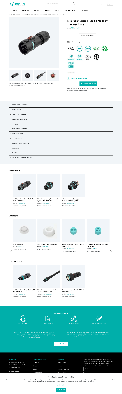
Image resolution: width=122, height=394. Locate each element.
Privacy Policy (61, 372)
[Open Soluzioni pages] (30, 10)
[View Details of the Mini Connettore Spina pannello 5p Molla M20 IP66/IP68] (73, 185)
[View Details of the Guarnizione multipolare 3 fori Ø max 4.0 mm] (98, 230)
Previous (11, 251)
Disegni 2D (15, 148)
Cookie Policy (61, 385)
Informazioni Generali (20, 105)
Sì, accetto (62, 389)
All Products (12, 14)
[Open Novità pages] (60, 10)
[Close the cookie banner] (120, 375)
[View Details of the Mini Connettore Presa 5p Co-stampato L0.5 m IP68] (48, 276)
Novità (35, 369)
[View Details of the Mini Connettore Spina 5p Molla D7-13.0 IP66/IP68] (24, 185)
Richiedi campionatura (87, 35)
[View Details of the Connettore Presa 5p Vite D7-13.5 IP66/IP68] (73, 276)
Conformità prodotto (19, 129)
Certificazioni (17, 138)
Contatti (59, 366)
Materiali (15, 124)
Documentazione (38, 372)
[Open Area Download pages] (76, 10)
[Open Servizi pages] (40, 10)
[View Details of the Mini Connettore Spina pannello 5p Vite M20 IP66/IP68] (48, 185)
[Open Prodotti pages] (18, 10)
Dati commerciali (18, 133)
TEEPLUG (30, 14)
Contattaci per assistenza (79, 78)
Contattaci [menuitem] (84, 10)
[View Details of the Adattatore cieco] (24, 230)
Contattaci (61, 344)
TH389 (35, 14)
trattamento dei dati (101, 373)
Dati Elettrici (16, 110)
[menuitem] (14, 10)
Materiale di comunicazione (22, 157)
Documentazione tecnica (21, 143)
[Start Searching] (73, 3)
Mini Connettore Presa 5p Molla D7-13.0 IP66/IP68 (51, 14)
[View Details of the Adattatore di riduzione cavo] (48, 230)
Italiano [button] (109, 4)
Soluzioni (36, 362)
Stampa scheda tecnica (89, 83)
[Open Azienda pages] (51, 10)
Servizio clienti (61, 362)
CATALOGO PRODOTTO (21, 14)
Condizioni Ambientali (19, 119)
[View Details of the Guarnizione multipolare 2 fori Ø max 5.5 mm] (73, 230)
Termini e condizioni (63, 369)
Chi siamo (36, 366)
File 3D (14, 153)
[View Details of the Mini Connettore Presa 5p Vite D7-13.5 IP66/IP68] (24, 276)
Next (111, 251)
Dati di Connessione (19, 114)
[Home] (18, 4)
